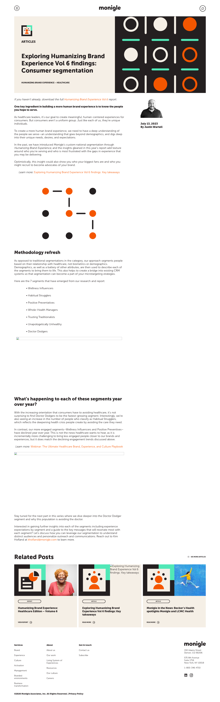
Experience (19, 655)
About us (51, 650)
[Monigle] (110, 8)
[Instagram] (191, 676)
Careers (50, 678)
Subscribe (83, 655)
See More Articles (198, 557)
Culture (17, 660)
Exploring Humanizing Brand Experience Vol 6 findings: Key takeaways (77, 172)
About (50, 645)
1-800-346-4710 (192, 667)
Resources (52, 668)
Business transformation (21, 684)
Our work (51, 655)
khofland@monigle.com (42, 539)
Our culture (52, 673)
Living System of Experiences (54, 661)
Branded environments (20, 677)
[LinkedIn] (185, 675)
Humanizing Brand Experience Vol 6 (86, 99)
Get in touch (85, 645)
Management (20, 670)
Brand (17, 650)
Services (18, 645)
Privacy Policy (76, 694)
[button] (16, 8)
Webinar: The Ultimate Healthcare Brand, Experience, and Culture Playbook (77, 446)
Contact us (84, 650)
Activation (19, 665)
